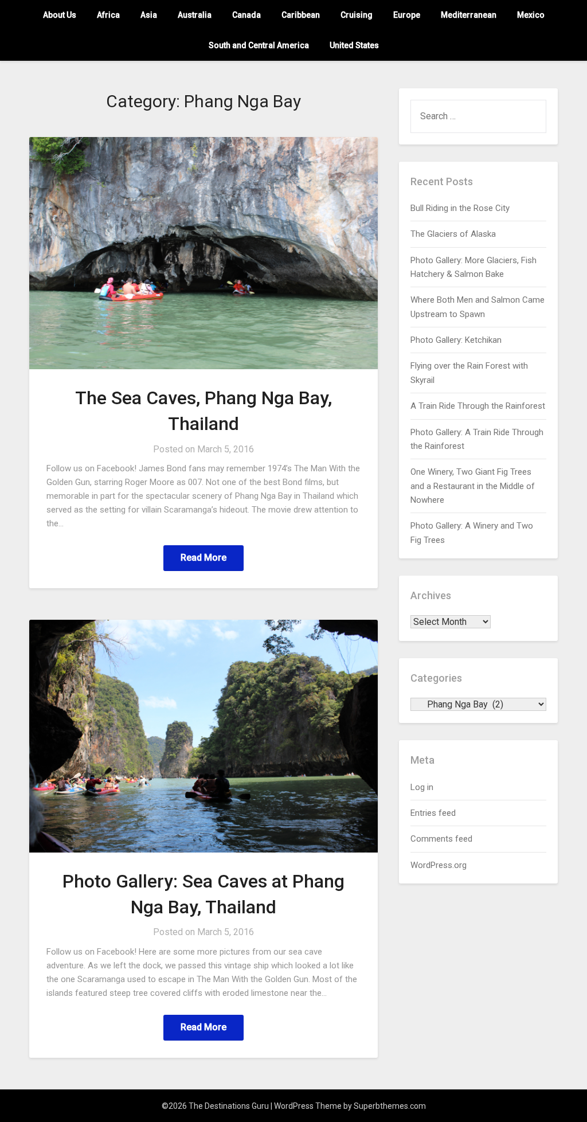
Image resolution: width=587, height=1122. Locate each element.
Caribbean (300, 14)
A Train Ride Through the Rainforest (477, 406)
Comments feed (441, 839)
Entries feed (433, 813)
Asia (148, 14)
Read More (203, 557)
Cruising (357, 14)
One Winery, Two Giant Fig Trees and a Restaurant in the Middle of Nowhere (472, 486)
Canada (246, 14)
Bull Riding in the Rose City (460, 208)
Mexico (531, 14)
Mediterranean (468, 14)
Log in (421, 787)
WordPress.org (438, 865)
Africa (108, 14)
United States (354, 45)
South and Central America (259, 45)
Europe (406, 14)
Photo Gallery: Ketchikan (456, 340)
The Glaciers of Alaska (453, 234)
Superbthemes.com (390, 1106)
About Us (59, 14)
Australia (195, 14)
